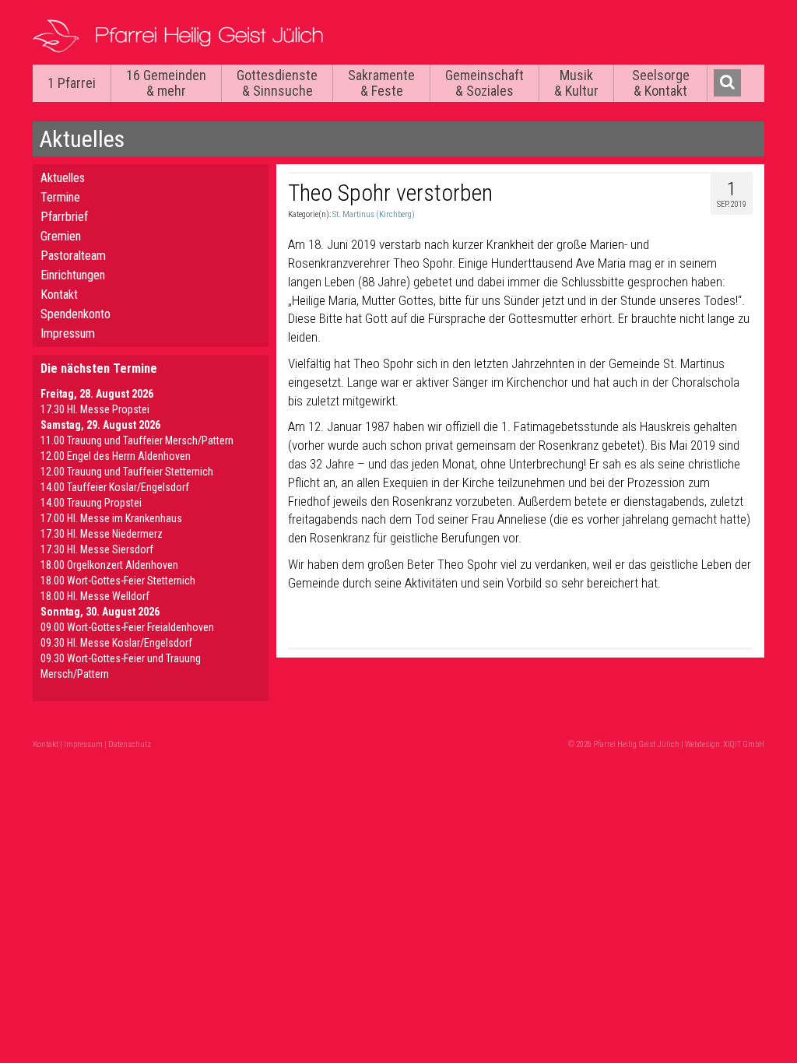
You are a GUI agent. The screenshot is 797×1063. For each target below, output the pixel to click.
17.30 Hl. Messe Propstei (94, 409)
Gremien (60, 236)
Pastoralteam (73, 255)
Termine (60, 197)
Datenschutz (129, 744)
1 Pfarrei (71, 83)
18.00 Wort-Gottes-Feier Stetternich (117, 580)
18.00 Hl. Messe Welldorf (94, 596)
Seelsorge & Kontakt (661, 83)
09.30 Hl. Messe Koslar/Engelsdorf (116, 643)
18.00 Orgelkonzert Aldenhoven (109, 565)
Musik (576, 83)
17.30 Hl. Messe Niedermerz (101, 534)
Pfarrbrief (64, 216)
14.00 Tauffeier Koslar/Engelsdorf (114, 487)
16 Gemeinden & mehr (166, 83)
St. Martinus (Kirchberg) (373, 214)
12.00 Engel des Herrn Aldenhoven (115, 456)
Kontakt (59, 294)
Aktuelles (62, 177)
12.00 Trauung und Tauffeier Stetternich (126, 471)
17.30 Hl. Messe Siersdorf (96, 549)
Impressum (67, 333)
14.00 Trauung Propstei (91, 502)
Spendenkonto (75, 314)
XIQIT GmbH (743, 744)
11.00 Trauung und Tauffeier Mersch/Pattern (136, 440)
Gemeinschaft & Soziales (484, 83)
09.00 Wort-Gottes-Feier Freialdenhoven (127, 627)
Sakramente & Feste (381, 83)
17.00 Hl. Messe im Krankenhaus (111, 518)
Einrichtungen (72, 275)
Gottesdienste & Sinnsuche (277, 83)
